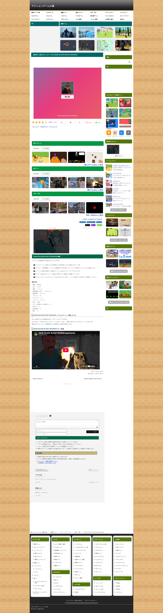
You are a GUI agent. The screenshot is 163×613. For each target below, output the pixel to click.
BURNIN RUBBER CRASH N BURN (92, 378)
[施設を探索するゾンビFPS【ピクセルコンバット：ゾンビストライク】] (123, 45)
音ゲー (35, 578)
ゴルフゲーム (99, 550)
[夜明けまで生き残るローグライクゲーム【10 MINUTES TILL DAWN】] (112, 263)
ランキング (53, 126)
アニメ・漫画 (78, 578)
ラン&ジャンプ (58, 547)
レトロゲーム (57, 577)
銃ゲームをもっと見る (95, 190)
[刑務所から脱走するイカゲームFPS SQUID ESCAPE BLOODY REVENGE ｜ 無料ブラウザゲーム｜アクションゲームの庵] (113, 149)
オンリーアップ (124, 16)
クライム (99, 222)
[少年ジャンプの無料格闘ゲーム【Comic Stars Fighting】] (112, 285)
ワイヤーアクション (59, 592)
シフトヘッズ (99, 583)
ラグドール (78, 553)
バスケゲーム (99, 562)
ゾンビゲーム (78, 544)
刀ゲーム (77, 575)
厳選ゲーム (64, 12)
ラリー (36, 572)
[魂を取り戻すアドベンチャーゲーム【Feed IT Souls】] (112, 232)
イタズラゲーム (58, 586)
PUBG (76, 592)
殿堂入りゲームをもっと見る (118, 271)
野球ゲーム (98, 553)
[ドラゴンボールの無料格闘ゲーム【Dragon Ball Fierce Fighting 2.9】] (125, 285)
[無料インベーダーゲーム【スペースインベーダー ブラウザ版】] (112, 294)
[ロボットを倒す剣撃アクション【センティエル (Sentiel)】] (86, 45)
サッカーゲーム (100, 556)
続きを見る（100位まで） (118, 210)
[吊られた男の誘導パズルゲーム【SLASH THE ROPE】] (125, 232)
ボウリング (98, 568)
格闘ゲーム (57, 565)
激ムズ (93, 225)
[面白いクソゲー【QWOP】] (125, 263)
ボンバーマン (119, 571)
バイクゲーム (38, 569)
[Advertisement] (44, 39)
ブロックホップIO (118, 204)
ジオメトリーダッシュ (122, 565)
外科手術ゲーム (58, 553)
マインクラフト (35, 19)
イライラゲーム (79, 565)
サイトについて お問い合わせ (74, 600)
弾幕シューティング (40, 559)
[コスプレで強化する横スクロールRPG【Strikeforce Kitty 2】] (125, 294)
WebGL (87, 225)
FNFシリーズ (119, 547)
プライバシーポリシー (91, 600)
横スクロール (38, 553)
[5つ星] (45, 122)
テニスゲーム (99, 559)
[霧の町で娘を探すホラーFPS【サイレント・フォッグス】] (68, 32)
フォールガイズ (109, 16)
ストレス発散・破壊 (59, 544)
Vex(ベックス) (99, 586)
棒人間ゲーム (94, 16)
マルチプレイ (35, 16)
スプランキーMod (39, 585)
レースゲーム (37, 566)
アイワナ (118, 553)
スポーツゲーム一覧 (101, 544)
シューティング (38, 550)
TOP (40, 532)
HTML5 (118, 583)
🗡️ (118, 146)
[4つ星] (42, 122)
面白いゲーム (79, 12)
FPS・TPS (93, 12)
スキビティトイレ (121, 556)
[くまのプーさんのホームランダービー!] (109, 168)
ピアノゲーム (38, 588)
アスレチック (99, 547)
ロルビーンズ (116, 196)
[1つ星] (33, 122)
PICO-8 (118, 589)
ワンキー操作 (94, 19)
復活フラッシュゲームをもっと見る (118, 302)
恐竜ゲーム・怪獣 (79, 559)
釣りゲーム (98, 565)
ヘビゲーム (64, 16)
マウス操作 (79, 19)
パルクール (49, 16)
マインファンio (117, 173)
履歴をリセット (118, 156)
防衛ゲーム (57, 559)
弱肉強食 (77, 556)
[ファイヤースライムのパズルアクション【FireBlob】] (125, 254)
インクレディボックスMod (41, 582)
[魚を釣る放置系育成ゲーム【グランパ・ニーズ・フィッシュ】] (105, 45)
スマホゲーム (49, 12)
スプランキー (49, 19)
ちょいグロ (57, 589)
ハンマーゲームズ (100, 592)
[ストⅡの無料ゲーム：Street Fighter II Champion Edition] (112, 254)
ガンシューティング (39, 547)
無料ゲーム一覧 (35, 12)
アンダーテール (120, 562)
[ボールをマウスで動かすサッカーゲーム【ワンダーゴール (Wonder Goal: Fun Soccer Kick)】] (105, 32)
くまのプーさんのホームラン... (121, 165)
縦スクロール (38, 556)
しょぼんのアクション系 (81, 547)
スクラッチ (119, 592)
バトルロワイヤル (79, 589)
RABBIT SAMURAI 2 (38, 378)
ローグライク (123, 12)
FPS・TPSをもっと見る (94, 215)
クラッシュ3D (99, 589)
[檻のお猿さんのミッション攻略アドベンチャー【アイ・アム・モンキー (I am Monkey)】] (123, 32)
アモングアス (119, 559)
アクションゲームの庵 (42, 6)
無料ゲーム (37, 544)
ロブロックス (64, 19)
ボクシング (98, 571)
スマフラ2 (116, 188)
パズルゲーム (57, 562)
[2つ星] (36, 122)
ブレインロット (120, 544)
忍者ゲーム (78, 571)
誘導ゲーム (57, 556)
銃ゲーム (99, 225)
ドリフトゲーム (79, 568)
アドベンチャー (109, 12)
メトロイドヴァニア (80, 550)
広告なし (122, 19)
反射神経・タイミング (60, 550)
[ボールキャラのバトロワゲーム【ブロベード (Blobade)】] (68, 45)
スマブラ (118, 568)
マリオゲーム (79, 16)
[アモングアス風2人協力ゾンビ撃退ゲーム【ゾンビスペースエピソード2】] (112, 223)
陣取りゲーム (78, 562)
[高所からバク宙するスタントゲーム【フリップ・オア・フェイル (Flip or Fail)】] (86, 32)
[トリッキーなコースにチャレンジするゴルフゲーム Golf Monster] (125, 223)
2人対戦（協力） (109, 19)
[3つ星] (39, 122)
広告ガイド (44, 126)
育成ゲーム (37, 562)
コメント (35, 126)
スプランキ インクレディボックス (40, 592)
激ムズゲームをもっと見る (93, 165)
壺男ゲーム (119, 550)
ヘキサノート (116, 181)
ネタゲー (56, 583)
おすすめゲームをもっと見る (118, 240)
